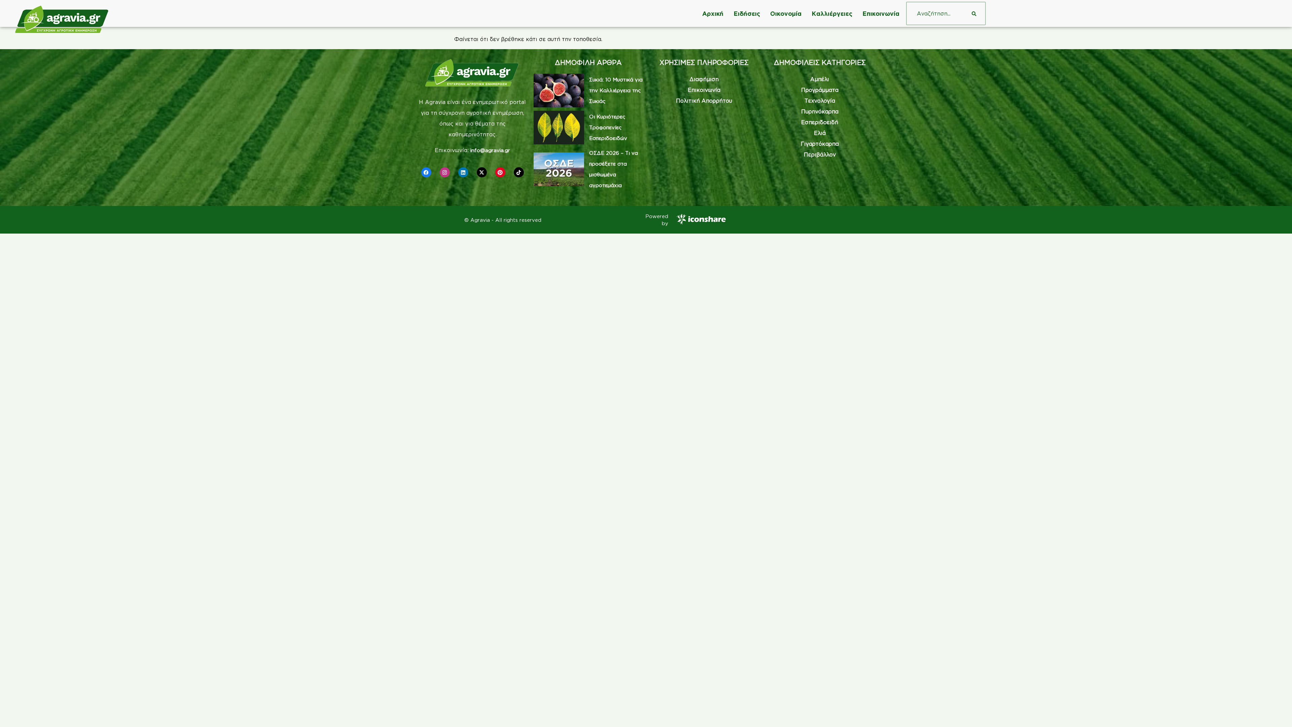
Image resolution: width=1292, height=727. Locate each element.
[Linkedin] (463, 172)
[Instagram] (445, 172)
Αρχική (712, 13)
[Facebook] (426, 172)
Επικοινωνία (880, 13)
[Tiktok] (519, 172)
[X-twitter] (482, 172)
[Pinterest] (500, 172)
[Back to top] (1276, 711)
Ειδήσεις (746, 13)
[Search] (974, 13)
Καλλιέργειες (832, 13)
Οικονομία (785, 13)
